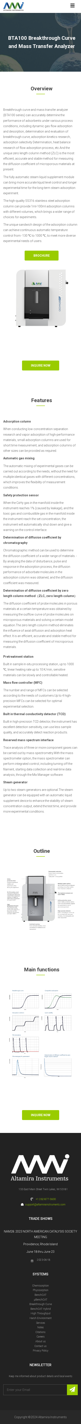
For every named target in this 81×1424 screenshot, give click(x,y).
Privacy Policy (40, 1350)
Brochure (41, 255)
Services (40, 1322)
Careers (41, 1336)
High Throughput (41, 1313)
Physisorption (40, 1290)
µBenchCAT (40, 1299)
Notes (40, 1327)
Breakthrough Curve (40, 1304)
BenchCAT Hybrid (40, 1308)
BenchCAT (40, 1294)
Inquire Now (40, 365)
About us (40, 1341)
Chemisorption (40, 1285)
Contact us (40, 1346)
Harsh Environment (41, 1318)
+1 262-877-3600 (46, 1199)
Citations (40, 1332)
